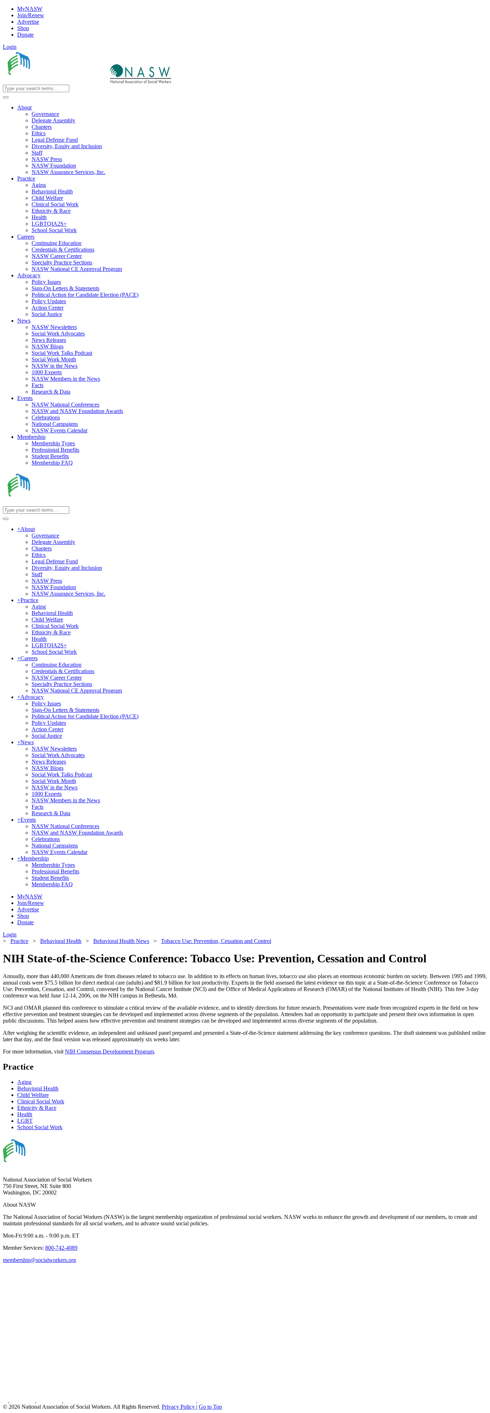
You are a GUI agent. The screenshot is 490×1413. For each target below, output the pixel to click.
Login (10, 47)
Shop (23, 28)
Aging (24, 1082)
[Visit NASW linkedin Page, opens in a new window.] (22, 1400)
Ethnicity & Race (36, 1108)
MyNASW (29, 9)
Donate (25, 35)
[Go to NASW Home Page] (56, 81)
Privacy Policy (179, 1407)
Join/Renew (30, 15)
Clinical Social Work (40, 1101)
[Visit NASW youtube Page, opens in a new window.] (49, 1400)
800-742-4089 (61, 1248)
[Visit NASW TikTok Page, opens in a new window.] (210, 1400)
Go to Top (210, 1407)
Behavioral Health (37, 1088)
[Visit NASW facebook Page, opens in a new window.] (6, 1400)
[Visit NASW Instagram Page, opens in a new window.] (130, 1400)
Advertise (28, 22)
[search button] (6, 97)
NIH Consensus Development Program (109, 1051)
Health (24, 1114)
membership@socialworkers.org (39, 1260)
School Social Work (39, 1127)
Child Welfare (33, 1095)
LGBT (25, 1121)
